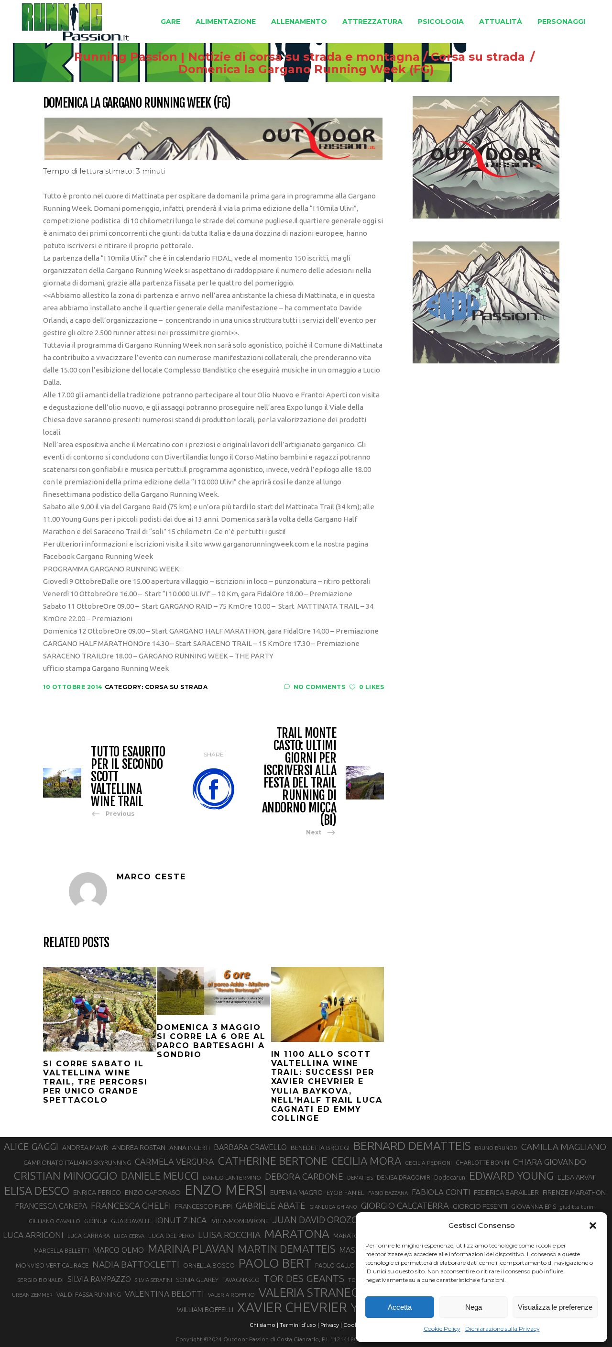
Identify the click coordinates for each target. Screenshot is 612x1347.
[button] (593, 1225)
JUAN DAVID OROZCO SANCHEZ (339, 1220)
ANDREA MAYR (85, 1147)
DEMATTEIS (360, 1178)
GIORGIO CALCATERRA (405, 1205)
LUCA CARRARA (88, 1235)
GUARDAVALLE (131, 1220)
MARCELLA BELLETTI (61, 1250)
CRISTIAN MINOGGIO (65, 1175)
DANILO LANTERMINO (232, 1177)
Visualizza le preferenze (555, 1307)
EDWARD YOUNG (511, 1175)
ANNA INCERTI (189, 1147)
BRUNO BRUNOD (496, 1148)
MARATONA (296, 1233)
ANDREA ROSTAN (138, 1147)
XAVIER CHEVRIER (292, 1307)
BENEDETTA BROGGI (320, 1147)
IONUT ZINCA (181, 1220)
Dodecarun (449, 1177)
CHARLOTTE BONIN (482, 1162)
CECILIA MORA (366, 1161)
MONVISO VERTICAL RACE (52, 1265)
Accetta (400, 1307)
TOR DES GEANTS (303, 1278)
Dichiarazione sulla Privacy (502, 1328)
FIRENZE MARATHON (574, 1192)
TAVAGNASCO (241, 1279)
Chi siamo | (264, 1325)
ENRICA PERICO (97, 1192)
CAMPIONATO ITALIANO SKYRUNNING (77, 1162)
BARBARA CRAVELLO (250, 1147)
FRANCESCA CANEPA (51, 1206)
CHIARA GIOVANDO (549, 1161)
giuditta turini (577, 1207)
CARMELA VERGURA (174, 1161)
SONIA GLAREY (197, 1279)
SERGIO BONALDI (40, 1280)
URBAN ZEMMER (32, 1295)
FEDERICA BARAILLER (506, 1192)
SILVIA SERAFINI (153, 1280)
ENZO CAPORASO (153, 1192)
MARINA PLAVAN (191, 1248)
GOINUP (95, 1220)
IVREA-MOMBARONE (239, 1220)
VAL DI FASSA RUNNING (88, 1294)
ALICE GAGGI (31, 1146)
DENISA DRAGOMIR (403, 1177)
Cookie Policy (442, 1328)
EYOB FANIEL (345, 1192)
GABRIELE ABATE (271, 1205)
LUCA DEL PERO (171, 1235)
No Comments (319, 686)
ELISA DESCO (36, 1191)
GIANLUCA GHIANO (333, 1207)
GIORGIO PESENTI (480, 1206)
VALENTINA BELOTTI (164, 1293)
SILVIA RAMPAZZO (99, 1279)
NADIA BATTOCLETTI (135, 1264)
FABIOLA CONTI (441, 1191)
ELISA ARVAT (576, 1177)
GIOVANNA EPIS (533, 1206)
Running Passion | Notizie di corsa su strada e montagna (247, 57)
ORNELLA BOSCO (209, 1265)
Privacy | (331, 1325)
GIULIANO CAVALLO (54, 1221)
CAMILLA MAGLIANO (563, 1146)
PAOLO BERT (275, 1263)
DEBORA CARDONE (304, 1176)
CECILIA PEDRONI (428, 1163)
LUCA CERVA (129, 1236)
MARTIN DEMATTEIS (286, 1249)
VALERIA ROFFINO (231, 1295)
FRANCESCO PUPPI (203, 1206)
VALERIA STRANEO (310, 1292)
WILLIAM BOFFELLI (205, 1309)
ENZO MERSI (225, 1190)
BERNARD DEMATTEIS (412, 1145)
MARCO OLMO (118, 1250)
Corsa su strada (478, 57)
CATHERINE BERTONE (273, 1160)
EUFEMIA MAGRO (296, 1192)
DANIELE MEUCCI (160, 1176)
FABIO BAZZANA (388, 1193)
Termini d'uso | (299, 1325)
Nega (473, 1307)
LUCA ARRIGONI (33, 1234)
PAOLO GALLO (335, 1265)
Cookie (352, 1325)
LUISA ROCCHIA (229, 1234)
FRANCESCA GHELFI (131, 1205)
